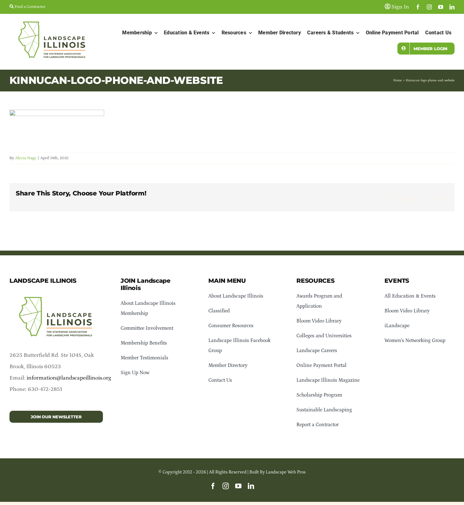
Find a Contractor (29, 6)
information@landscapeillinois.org (69, 378)
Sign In (399, 7)
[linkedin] (452, 6)
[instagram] (429, 6)
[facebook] (417, 6)
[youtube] (440, 6)
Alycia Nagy (25, 158)
